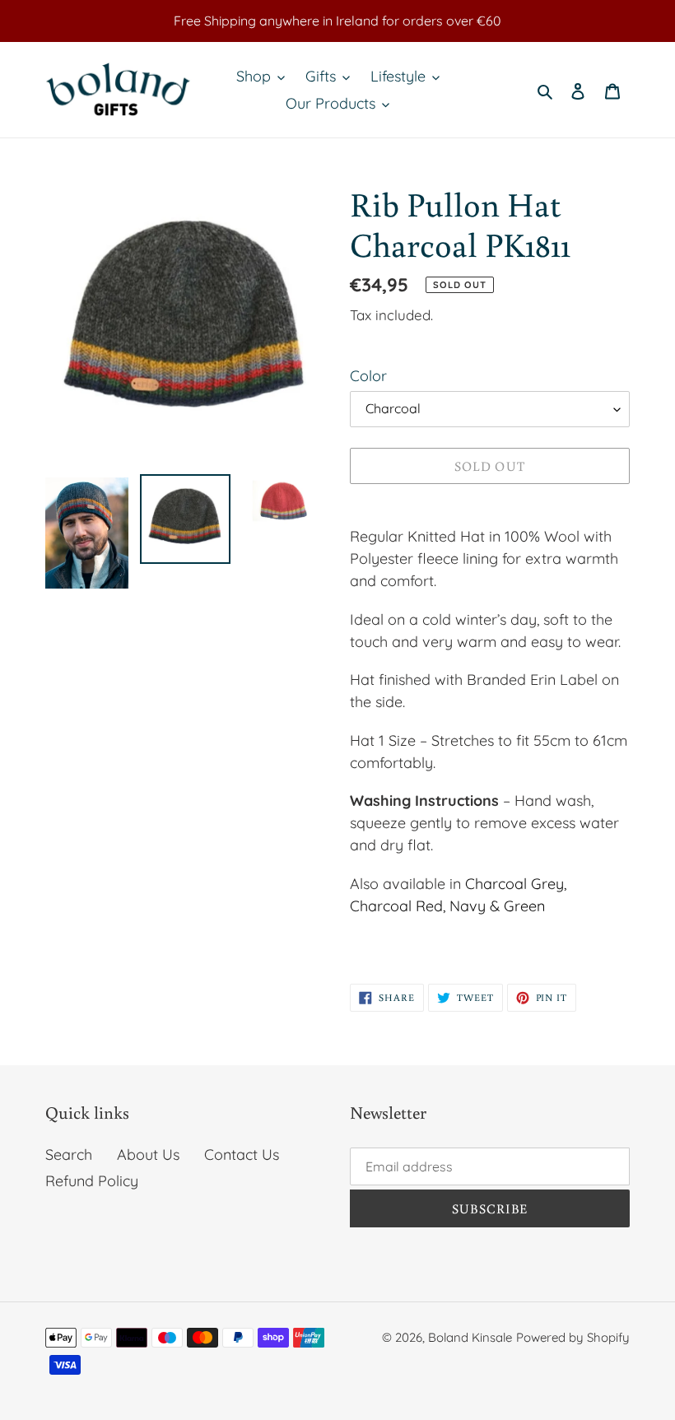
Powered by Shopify (573, 1337)
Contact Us (241, 1154)
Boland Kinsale (470, 1337)
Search (68, 1154)
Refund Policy (91, 1180)
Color (368, 375)
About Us (148, 1154)
